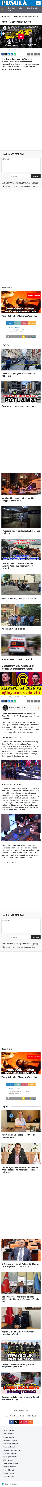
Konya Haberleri (8, 1437)
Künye (16, 1416)
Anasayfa (7, 16)
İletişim (22, 1416)
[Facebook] (2, 54)
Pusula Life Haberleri (10, 1444)
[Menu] (38, 3)
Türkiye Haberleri (9, 1430)
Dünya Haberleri (8, 1473)
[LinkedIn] (12, 54)
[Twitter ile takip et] (16, 1422)
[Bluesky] (9, 54)
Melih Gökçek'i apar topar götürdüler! (20, 9)
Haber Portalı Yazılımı (11, 1484)
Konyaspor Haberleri (10, 1440)
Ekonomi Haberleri (9, 1467)
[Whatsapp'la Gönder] (15, 54)
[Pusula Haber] (14, 3)
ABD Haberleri (8, 1460)
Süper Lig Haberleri (9, 1447)
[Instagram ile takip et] (38, 707)
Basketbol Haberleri (10, 1453)
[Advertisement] (21, 126)
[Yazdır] (28, 54)
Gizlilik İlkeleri (31, 1416)
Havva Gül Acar (14, 708)
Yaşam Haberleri (8, 1477)
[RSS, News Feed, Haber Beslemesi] (30, 1422)
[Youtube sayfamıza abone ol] (21, 1422)
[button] (32, 54)
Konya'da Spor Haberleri (11, 1450)
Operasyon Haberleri (10, 1457)
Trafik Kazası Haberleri (11, 1463)
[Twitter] (5, 54)
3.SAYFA (15, 16)
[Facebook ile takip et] (11, 1422)
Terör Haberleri (8, 1470)
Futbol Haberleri (8, 1434)
